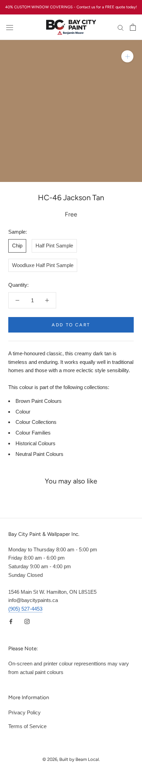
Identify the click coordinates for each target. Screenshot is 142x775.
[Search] (121, 27)
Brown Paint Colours (39, 401)
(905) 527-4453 (25, 609)
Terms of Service (27, 726)
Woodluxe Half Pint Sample (42, 265)
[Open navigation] (9, 27)
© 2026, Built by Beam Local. (71, 759)
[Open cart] (133, 27)
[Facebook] (10, 621)
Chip (17, 245)
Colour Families (33, 433)
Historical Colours (35, 443)
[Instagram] (27, 621)
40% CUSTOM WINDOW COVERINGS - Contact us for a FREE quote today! (71, 7)
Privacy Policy (24, 712)
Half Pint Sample (54, 245)
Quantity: (18, 285)
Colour (23, 412)
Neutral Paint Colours (39, 454)
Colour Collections (36, 422)
